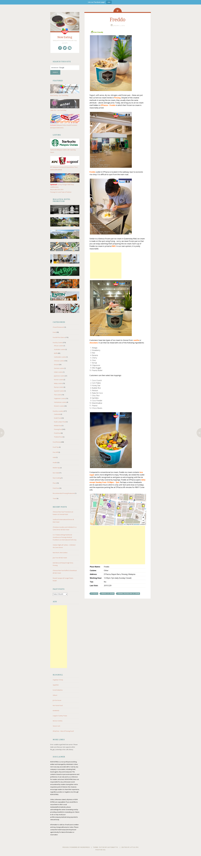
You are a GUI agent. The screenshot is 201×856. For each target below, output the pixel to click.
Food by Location (58, 411)
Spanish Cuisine (59, 391)
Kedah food (57, 418)
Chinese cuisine (59, 361)
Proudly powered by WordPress (76, 847)
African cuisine (58, 346)
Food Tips (56, 447)
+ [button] (143, 517)
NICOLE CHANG (57, 721)
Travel (55, 498)
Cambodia (57, 414)
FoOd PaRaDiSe (58, 690)
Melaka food (58, 425)
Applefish (56, 685)
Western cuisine (59, 406)
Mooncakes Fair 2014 (56, 189)
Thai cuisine (57, 395)
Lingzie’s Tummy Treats (60, 716)
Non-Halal (56, 473)
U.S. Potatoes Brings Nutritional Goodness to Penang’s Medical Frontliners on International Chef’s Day (64, 537)
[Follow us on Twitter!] (65, 47)
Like (109, 2)
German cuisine (59, 368)
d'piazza (94, 593)
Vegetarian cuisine (60, 398)
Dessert (56, 364)
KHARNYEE (56, 711)
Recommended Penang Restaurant (64, 493)
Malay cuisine (58, 383)
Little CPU (134, 847)
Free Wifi (55, 452)
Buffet (56, 353)
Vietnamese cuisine (60, 402)
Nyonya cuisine (58, 387)
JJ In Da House (57, 700)
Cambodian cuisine (60, 357)
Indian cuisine (58, 372)
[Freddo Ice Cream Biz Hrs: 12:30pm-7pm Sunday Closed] (118, 63)
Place (54, 483)
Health (55, 462)
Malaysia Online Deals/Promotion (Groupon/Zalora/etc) (63, 126)
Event (54, 332)
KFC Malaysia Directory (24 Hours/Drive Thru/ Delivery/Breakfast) (64, 168)
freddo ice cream (107, 593)
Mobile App (56, 468)
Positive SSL (100, 850)
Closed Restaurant (58, 327)
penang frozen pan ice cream (128, 593)
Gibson (55, 695)
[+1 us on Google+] (70, 47)
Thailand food (58, 437)
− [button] (143, 520)
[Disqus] (117, 632)
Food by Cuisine (58, 342)
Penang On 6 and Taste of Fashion (60, 192)
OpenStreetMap (136, 524)
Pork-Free (56, 488)
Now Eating (64, 37)
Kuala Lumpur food (60, 422)
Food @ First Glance (59, 337)
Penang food (58, 429)
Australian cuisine (59, 349)
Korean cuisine (58, 380)
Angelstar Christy (58, 680)
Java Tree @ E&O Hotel (60, 558)
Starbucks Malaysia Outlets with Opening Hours (62, 151)
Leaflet (124, 524)
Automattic (113, 847)
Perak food (57, 433)
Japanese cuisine (59, 376)
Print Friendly (98, 32)
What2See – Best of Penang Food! (63, 731)
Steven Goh (56, 726)
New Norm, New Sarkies (60, 552)
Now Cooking (57, 478)
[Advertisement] (58, 636)
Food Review (57, 442)
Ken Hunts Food (58, 705)
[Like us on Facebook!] (60, 47)
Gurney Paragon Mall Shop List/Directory (62, 186)
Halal (54, 457)
